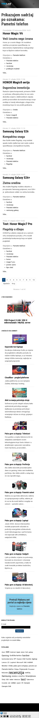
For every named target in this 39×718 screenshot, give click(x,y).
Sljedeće (6, 284)
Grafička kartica (15, 655)
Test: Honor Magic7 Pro (17, 224)
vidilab (13, 683)
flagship (9, 164)
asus (23, 652)
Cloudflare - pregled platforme (17, 377)
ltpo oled (9, 267)
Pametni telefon (12, 61)
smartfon (21, 676)
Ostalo (15, 110)
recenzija (9, 66)
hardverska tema (7, 659)
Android (13, 652)
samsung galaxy (12, 210)
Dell (26, 652)
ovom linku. (16, 640)
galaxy (31, 652)
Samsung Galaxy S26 (15, 131)
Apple (18, 652)
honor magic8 (11, 115)
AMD (8, 652)
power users (11, 265)
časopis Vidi (6, 686)
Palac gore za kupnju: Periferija (17, 464)
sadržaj (27, 673)
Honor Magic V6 (13, 33)
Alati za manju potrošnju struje (17, 400)
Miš (25, 662)
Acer (3, 652)
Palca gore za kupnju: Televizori (17, 434)
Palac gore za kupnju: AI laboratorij (19, 585)
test (23, 679)
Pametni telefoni (19, 55)
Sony (3, 679)
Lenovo (4, 662)
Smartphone (30, 676)
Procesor (31, 669)
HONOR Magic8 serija (16, 82)
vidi (9, 683)
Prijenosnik (23, 669)
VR (22, 683)
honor (8, 259)
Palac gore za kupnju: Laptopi (16, 520)
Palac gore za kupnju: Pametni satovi (19, 492)
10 (34, 280)
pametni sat (33, 666)
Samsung (6, 676)
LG (8, 662)
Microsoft (20, 662)
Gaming (5, 655)
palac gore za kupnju (20, 666)
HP (15, 659)
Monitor (5, 666)
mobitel (30, 662)
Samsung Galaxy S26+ (16, 177)
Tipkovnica (30, 679)
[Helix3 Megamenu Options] (33, 4)
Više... (5, 73)
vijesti (19, 683)
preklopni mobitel (12, 69)
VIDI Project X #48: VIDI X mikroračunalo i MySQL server (17, 321)
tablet (11, 679)
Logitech (13, 662)
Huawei (19, 659)
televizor (17, 679)
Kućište (28, 659)
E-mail (3, 624)
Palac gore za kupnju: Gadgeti (16, 554)
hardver (9, 63)
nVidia (10, 666)
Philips (16, 669)
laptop (34, 659)
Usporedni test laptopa (14, 347)
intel (23, 659)
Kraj (13, 284)
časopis (27, 683)
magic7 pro (10, 262)
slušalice (15, 676)
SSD (7, 679)
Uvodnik (4, 683)
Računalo (5, 673)
